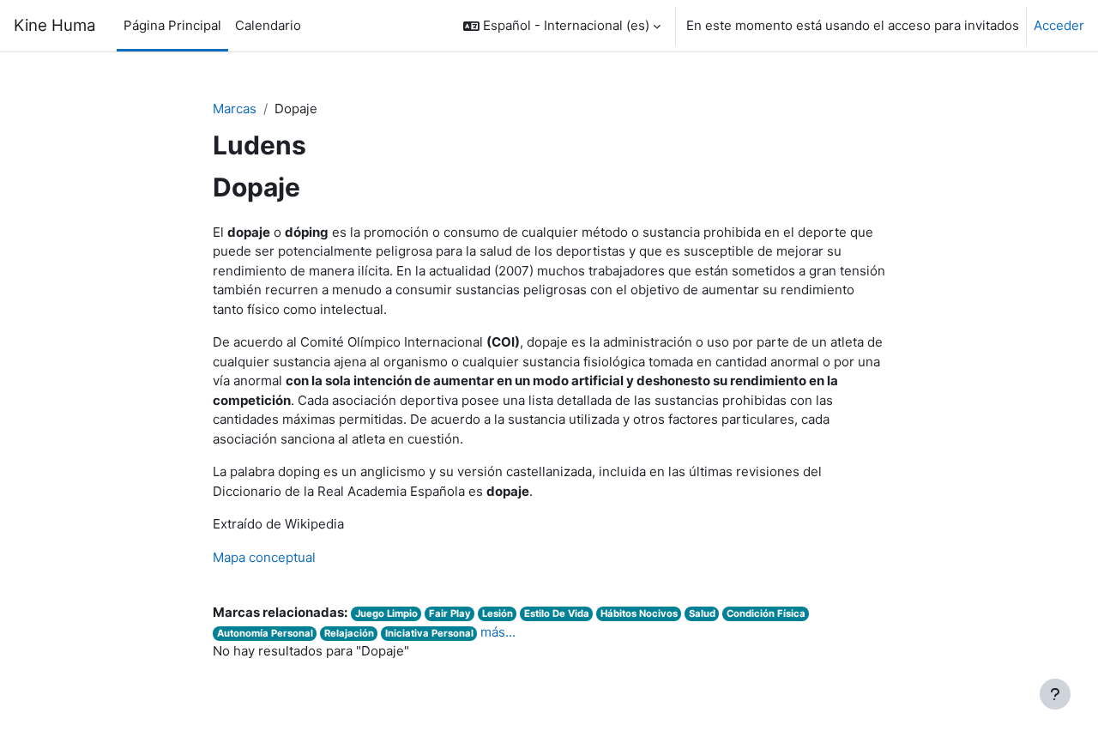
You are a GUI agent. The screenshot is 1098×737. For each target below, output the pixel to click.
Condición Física (766, 613)
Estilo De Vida (556, 613)
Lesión (497, 613)
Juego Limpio (386, 613)
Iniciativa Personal (429, 633)
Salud (702, 613)
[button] (562, 25)
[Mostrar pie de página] (1055, 694)
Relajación (349, 633)
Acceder (1059, 25)
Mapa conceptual (264, 557)
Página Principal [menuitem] (172, 25)
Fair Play (450, 613)
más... (498, 632)
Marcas (234, 108)
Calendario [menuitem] (268, 25)
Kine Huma (55, 25)
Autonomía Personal (265, 633)
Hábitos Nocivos (639, 613)
